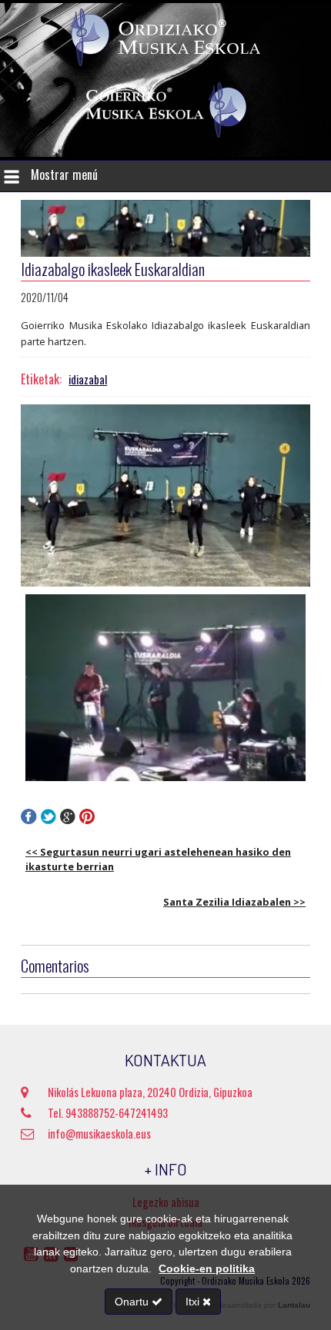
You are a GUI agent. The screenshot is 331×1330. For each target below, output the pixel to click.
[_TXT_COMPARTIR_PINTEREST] (87, 819)
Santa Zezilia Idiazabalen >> (234, 902)
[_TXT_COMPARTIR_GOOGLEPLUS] (68, 819)
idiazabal (88, 379)
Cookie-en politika (207, 1268)
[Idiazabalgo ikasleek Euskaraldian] (165, 495)
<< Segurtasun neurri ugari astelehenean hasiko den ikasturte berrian (158, 859)
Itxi (194, 1301)
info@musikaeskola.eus (99, 1134)
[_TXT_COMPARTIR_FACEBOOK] (29, 819)
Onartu (133, 1301)
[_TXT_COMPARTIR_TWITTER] (48, 819)
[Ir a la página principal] (165, 63)
